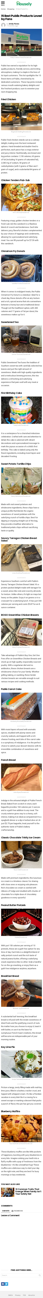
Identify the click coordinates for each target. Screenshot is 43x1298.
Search (39, 1275)
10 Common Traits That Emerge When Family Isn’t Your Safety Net (28, 1191)
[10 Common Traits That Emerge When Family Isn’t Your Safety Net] (7, 1192)
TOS (24, 1295)
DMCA (10, 1295)
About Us (31, 1295)
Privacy (17, 1295)
